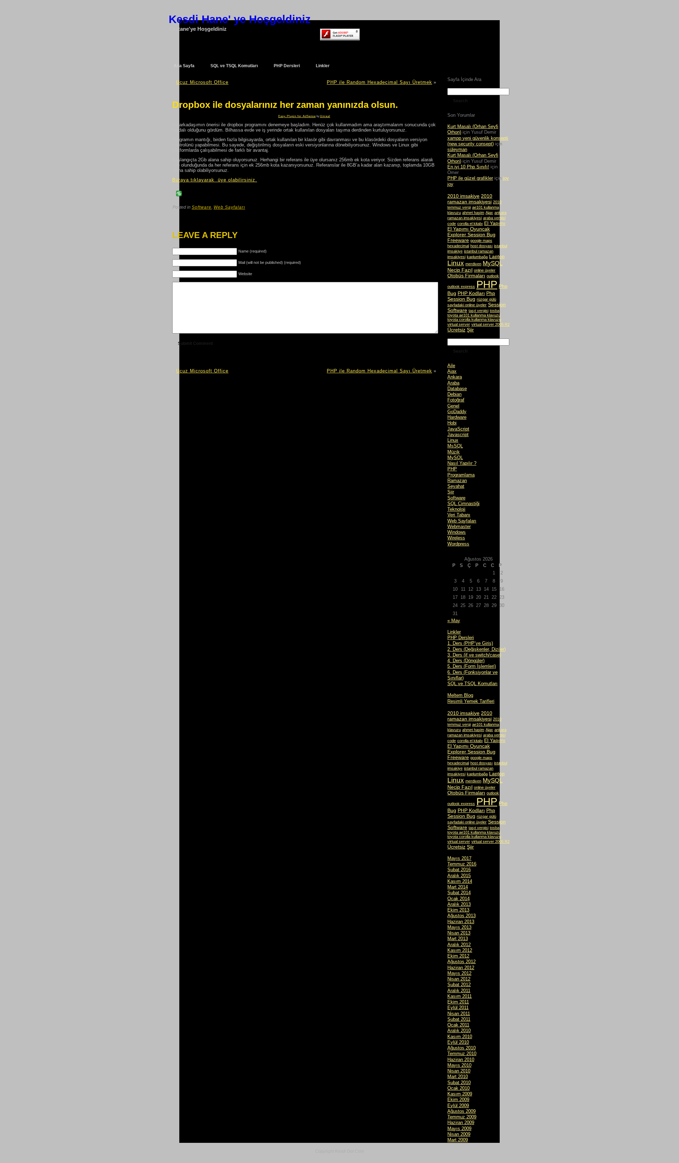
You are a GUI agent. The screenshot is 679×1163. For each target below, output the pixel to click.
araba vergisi (494, 218)
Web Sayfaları (229, 207)
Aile (451, 365)
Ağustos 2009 (461, 1111)
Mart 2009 (457, 1139)
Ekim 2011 (458, 1002)
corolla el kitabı (470, 223)
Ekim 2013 (458, 910)
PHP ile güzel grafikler (470, 178)
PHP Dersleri (460, 637)
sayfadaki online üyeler (467, 305)
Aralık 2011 (458, 990)
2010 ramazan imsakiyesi (469, 198)
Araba (453, 383)
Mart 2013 (457, 938)
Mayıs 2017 (459, 858)
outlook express (461, 286)
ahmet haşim (473, 212)
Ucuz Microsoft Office (202, 82)
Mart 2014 (457, 887)
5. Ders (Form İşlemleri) (471, 666)
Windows (456, 532)
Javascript (458, 434)
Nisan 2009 (458, 1134)
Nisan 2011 (458, 1013)
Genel (453, 406)
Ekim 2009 (458, 1099)
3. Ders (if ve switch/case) (474, 655)
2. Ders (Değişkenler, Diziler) (476, 649)
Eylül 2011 (458, 1007)
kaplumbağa (477, 257)
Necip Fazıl (459, 270)
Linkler (454, 632)
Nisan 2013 (458, 933)
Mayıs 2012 (459, 973)
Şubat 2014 (459, 892)
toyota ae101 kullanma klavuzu (473, 315)
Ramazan (457, 480)
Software (201, 207)
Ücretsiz (456, 329)
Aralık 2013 (459, 904)
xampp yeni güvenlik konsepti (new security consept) (477, 140)
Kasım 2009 (459, 1094)
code (451, 223)
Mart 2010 (457, 1076)
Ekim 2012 (458, 956)
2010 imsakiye (463, 196)
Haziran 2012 (460, 967)
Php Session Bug (471, 296)
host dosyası (481, 246)
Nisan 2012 (458, 979)
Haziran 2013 (460, 921)
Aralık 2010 (459, 1030)
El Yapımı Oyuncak (468, 229)
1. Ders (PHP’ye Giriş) (470, 643)
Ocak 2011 (458, 1025)
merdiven (473, 264)
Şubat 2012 (459, 984)
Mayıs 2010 (459, 1065)
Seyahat (455, 486)
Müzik (453, 452)
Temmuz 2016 (461, 864)
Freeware (458, 240)
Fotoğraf (455, 400)
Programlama (461, 475)
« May (453, 620)
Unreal (325, 116)
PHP (486, 284)
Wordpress (458, 543)
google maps (481, 240)
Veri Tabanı (458, 514)
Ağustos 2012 (461, 961)
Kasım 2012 (459, 950)
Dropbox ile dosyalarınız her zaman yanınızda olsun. (285, 104)
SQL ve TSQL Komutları (472, 683)
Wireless (456, 537)
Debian (454, 394)
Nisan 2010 (458, 1071)
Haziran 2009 (460, 1122)
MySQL (493, 263)
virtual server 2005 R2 (490, 324)
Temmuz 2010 (461, 1053)
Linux (455, 263)
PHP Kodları (471, 293)
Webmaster (459, 526)
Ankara (454, 377)
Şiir (470, 329)
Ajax (489, 212)
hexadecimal (458, 246)
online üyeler (484, 270)
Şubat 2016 (459, 869)
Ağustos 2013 (461, 915)
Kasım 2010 (459, 1036)
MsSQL (455, 446)
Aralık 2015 (459, 875)
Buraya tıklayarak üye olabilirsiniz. (214, 180)
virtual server (458, 324)
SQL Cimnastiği (463, 503)
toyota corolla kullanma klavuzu (474, 319)
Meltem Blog (460, 695)
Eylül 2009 (458, 1105)
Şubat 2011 (458, 1019)
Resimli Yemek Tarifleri (470, 701)
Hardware (456, 417)
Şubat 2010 (459, 1082)
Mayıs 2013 (459, 927)
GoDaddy (456, 411)
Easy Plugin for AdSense (297, 116)
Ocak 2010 (458, 1088)
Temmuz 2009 (461, 1116)
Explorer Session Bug (471, 234)
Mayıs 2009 (459, 1128)
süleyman (457, 149)
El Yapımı (494, 223)
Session (497, 304)
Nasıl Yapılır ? (461, 463)
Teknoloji (456, 509)
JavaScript (458, 429)
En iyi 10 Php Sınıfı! (468, 166)
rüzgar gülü (486, 299)
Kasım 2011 (459, 996)
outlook (493, 276)
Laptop (497, 256)
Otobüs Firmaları (466, 275)
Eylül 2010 (458, 1042)
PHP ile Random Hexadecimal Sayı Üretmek (379, 82)
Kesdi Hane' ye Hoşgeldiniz (240, 19)
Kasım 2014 (459, 881)
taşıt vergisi (478, 310)
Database (457, 388)
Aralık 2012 (459, 944)
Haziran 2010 (460, 1059)
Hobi (452, 423)
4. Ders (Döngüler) (465, 660)
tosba (494, 310)
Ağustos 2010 (461, 1048)
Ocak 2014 (458, 898)
